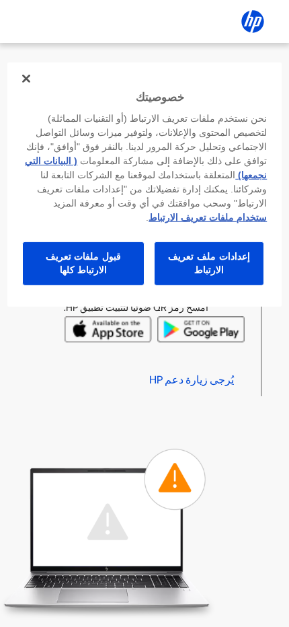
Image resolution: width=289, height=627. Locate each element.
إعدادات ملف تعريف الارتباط (208, 263)
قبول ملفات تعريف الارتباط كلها (83, 263)
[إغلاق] (26, 79)
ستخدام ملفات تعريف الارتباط (208, 217)
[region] (144, 185)
